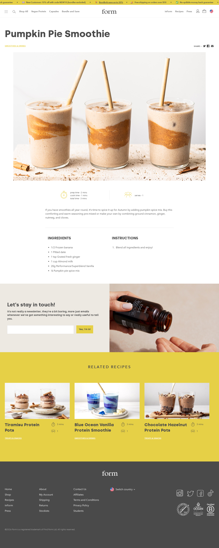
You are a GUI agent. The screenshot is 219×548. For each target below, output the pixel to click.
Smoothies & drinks (15, 46)
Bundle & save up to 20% (99, 2)
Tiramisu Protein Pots (22, 427)
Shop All (23, 11)
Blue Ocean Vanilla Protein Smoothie (94, 427)
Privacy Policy (81, 505)
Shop (8, 494)
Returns (43, 505)
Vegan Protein (38, 11)
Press (189, 11)
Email (212, 46)
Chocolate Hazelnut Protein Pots (165, 427)
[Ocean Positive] (198, 513)
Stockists (44, 510)
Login (197, 11)
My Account (46, 494)
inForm (168, 11)
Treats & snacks (13, 438)
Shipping (44, 499)
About (42, 489)
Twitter (204, 46)
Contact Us (79, 489)
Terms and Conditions (86, 499)
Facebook (208, 46)
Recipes (179, 11)
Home (8, 489)
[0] (204, 11)
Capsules (54, 11)
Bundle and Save (71, 11)
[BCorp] (210, 513)
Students (78, 510)
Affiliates (78, 494)
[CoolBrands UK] (183, 513)
